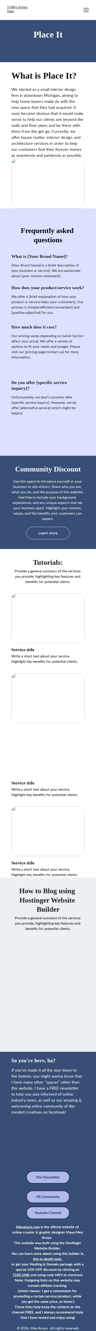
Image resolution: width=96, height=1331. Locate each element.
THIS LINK (21, 1275)
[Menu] (86, 10)
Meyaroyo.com (28, 1227)
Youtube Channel (48, 1213)
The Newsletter (48, 1177)
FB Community (48, 1197)
